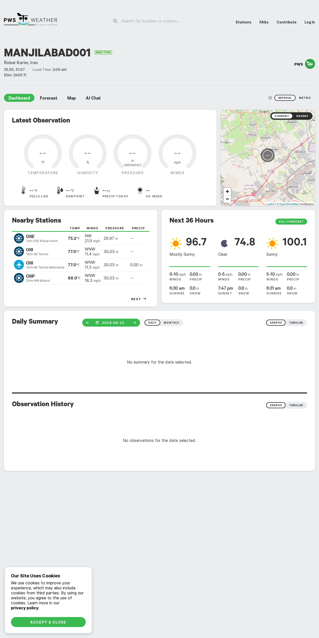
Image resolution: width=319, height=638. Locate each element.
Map (71, 98)
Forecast (48, 98)
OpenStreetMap (289, 204)
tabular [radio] (296, 322)
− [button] (227, 199)
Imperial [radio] (285, 97)
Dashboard (19, 98)
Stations (243, 22)
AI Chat (93, 98)
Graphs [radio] (276, 405)
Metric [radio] (305, 97)
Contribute (287, 22)
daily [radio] (152, 322)
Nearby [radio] (302, 116)
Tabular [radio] (296, 405)
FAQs (264, 22)
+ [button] (227, 191)
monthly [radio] (171, 322)
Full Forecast (291, 221)
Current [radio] (282, 116)
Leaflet (270, 204)
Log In (310, 22)
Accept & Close (48, 622)
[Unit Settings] (270, 97)
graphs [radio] (276, 322)
